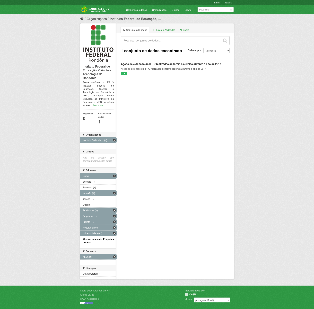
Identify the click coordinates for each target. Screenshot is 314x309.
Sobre (188, 9)
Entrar (217, 2)
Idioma (188, 299)
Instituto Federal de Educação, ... (135, 18)
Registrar (228, 2)
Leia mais (98, 105)
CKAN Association (89, 298)
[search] (225, 40)
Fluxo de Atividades (164, 29)
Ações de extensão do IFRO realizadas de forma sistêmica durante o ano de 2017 (171, 64)
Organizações (159, 9)
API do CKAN (87, 294)
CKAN (190, 294)
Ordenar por (194, 50)
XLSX (124, 73)
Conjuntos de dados (136, 9)
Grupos (175, 9)
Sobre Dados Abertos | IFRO (95, 290)
